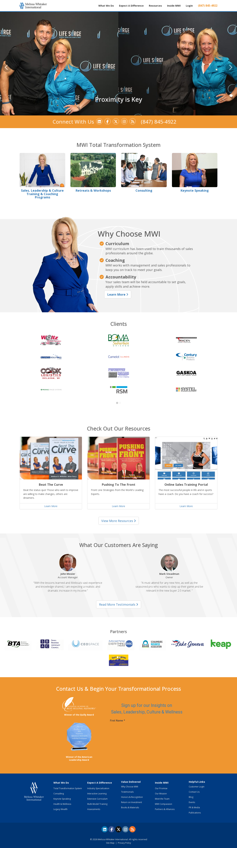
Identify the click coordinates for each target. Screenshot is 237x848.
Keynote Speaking (62, 798)
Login (189, 5)
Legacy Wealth (60, 809)
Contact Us (194, 791)
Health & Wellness (62, 804)
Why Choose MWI (129, 786)
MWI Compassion (163, 804)
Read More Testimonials (117, 604)
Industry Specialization (98, 788)
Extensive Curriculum (97, 798)
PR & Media (194, 807)
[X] (118, 829)
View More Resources (117, 521)
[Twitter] (116, 121)
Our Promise (161, 788)
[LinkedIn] (99, 121)
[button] (7, 67)
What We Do (61, 782)
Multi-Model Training (97, 804)
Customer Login (196, 786)
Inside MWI (174, 5)
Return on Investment (131, 802)
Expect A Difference (99, 782)
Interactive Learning (97, 793)
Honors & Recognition (132, 797)
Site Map (110, 842)
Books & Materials (130, 807)
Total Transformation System (67, 788)
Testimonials (127, 791)
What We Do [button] (106, 5)
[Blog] (132, 121)
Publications (195, 812)
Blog (191, 797)
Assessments (93, 809)
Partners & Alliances (165, 809)
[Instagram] (124, 121)
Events (192, 802)
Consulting (58, 793)
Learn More (116, 294)
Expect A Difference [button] (131, 5)
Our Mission (161, 793)
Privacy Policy (124, 842)
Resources (155, 5)
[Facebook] (107, 121)
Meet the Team (162, 798)
